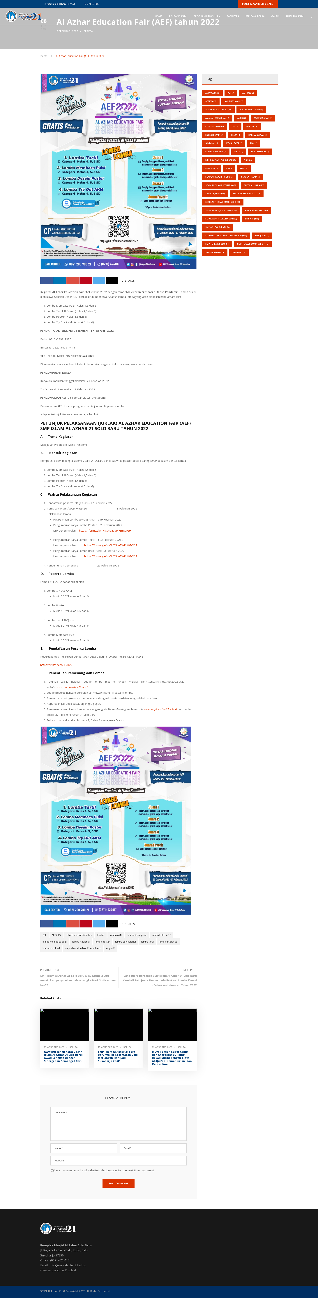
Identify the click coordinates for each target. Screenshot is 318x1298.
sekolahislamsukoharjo (220, 185)
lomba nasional (81, 941)
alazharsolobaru (251, 109)
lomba (100, 935)
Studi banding (214, 252)
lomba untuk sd (51, 948)
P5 (229, 168)
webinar (238, 252)
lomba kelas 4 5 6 (161, 935)
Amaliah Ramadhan (217, 118)
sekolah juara (254, 185)
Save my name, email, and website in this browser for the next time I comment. (104, 1170)
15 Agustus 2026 (108, 1047)
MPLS (238, 151)
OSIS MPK (211, 168)
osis (248, 160)
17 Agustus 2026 (54, 1047)
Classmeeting (214, 126)
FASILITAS (233, 16)
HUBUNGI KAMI (295, 16)
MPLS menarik (260, 151)
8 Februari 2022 (67, 31)
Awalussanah (263, 118)
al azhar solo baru (218, 109)
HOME (158, 16)
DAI (235, 126)
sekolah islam (250, 176)
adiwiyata (212, 92)
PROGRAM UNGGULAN (207, 16)
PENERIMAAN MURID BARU (257, 4)
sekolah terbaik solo (246, 193)
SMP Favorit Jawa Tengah (221, 210)
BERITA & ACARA (255, 16)
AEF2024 (210, 101)
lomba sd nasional (125, 941)
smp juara (262, 235)
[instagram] (233, 4)
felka (235, 134)
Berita (88, 31)
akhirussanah (234, 101)
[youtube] (226, 4)
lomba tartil (147, 941)
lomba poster (102, 941)
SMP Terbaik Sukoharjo (252, 243)
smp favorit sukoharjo (221, 218)
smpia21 (110, 948)
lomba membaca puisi (55, 941)
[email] (201, 4)
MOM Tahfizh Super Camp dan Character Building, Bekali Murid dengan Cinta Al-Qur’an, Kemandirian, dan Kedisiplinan (172, 1058)
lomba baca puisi (137, 935)
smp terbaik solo (217, 243)
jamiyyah (211, 143)
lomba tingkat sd (168, 941)
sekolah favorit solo (219, 176)
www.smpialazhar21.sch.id (58, 1270)
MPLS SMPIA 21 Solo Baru (220, 160)
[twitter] (220, 4)
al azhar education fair (79, 935)
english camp (214, 134)
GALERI (275, 16)
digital (251, 126)
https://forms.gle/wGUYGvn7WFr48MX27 (110, 545)
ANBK (241, 118)
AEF (44, 935)
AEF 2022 (56, 935)
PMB (244, 168)
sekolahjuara (215, 193)
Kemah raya (234, 143)
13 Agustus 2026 (162, 1047)
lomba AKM (116, 935)
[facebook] (207, 4)
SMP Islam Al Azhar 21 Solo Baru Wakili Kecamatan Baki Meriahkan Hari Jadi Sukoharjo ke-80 (118, 1056)
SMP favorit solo (256, 210)
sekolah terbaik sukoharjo (222, 202)
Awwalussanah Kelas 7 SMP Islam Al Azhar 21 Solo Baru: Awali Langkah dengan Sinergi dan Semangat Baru (63, 1056)
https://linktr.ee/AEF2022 (56, 665)
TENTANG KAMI (178, 16)
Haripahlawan (257, 134)
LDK (253, 143)
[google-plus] (213, 4)
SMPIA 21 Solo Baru (217, 227)
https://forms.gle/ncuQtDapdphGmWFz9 (105, 530)
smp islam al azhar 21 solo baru (82, 948)
